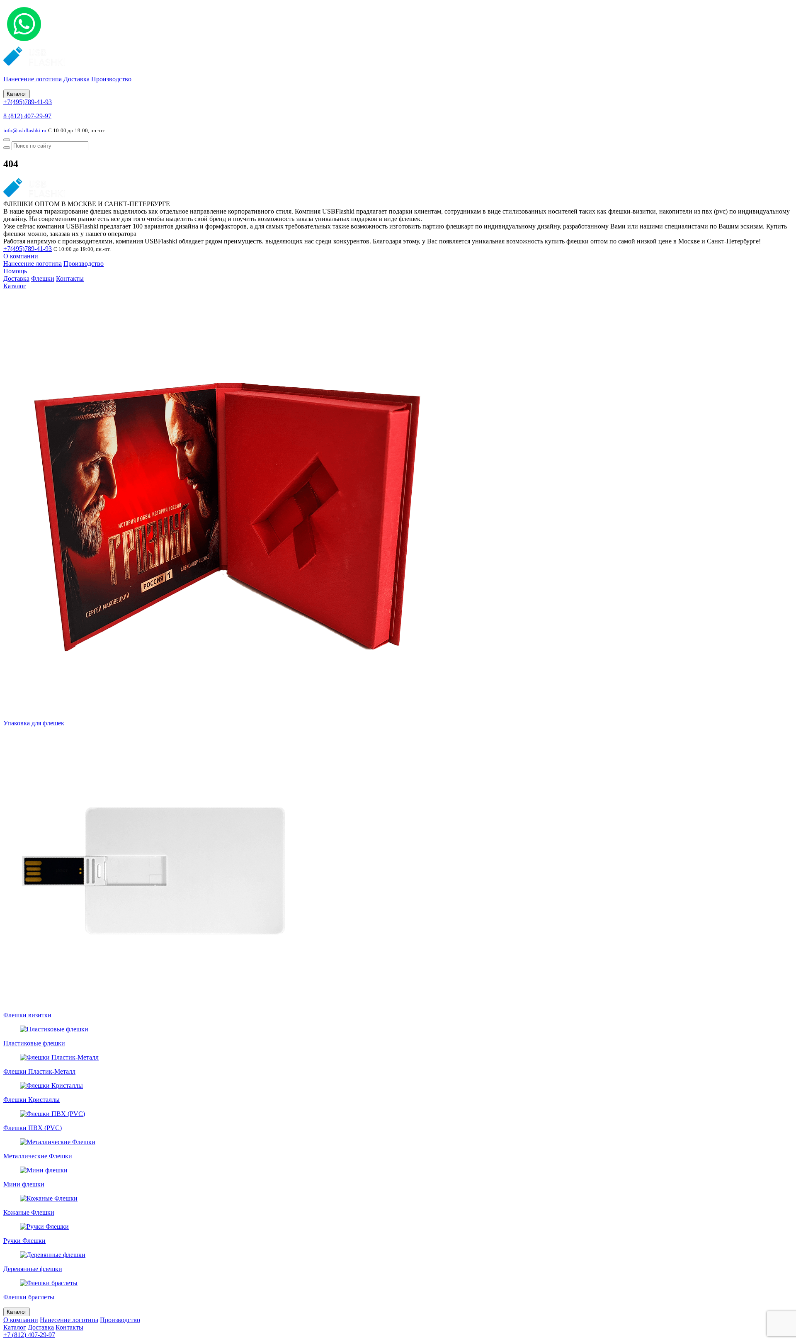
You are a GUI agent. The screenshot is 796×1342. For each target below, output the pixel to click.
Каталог (17, 94)
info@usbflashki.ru (24, 130)
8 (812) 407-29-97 (27, 115)
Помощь (15, 271)
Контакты (70, 278)
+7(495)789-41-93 (27, 101)
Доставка (76, 79)
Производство (111, 79)
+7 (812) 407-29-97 (29, 1334)
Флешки (42, 278)
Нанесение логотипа (32, 79)
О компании (20, 256)
